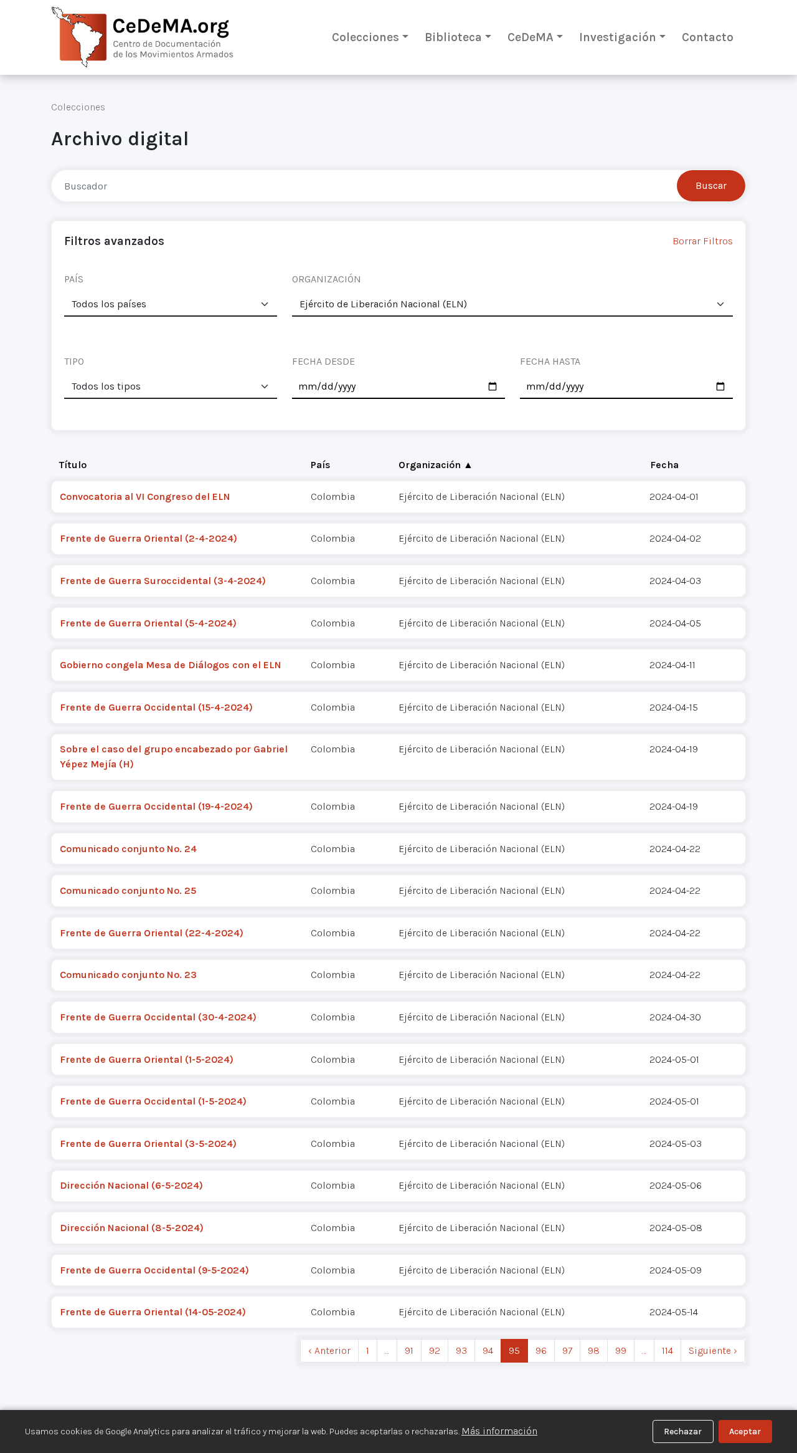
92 (434, 1350)
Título (73, 465)
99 (620, 1350)
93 (461, 1350)
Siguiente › (713, 1350)
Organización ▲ (435, 465)
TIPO (74, 361)
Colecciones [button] (365, 37)
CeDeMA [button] (530, 37)
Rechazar (683, 1431)
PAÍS (73, 279)
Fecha (664, 465)
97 (567, 1350)
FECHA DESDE (323, 361)
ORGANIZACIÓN (326, 279)
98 (594, 1350)
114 (667, 1350)
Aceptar (745, 1431)
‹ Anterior (329, 1350)
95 (514, 1350)
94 (488, 1350)
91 (409, 1350)
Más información (499, 1431)
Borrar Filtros (702, 241)
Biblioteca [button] (453, 37)
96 (541, 1350)
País (321, 465)
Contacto (707, 37)
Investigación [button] (617, 37)
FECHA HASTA (550, 361)
